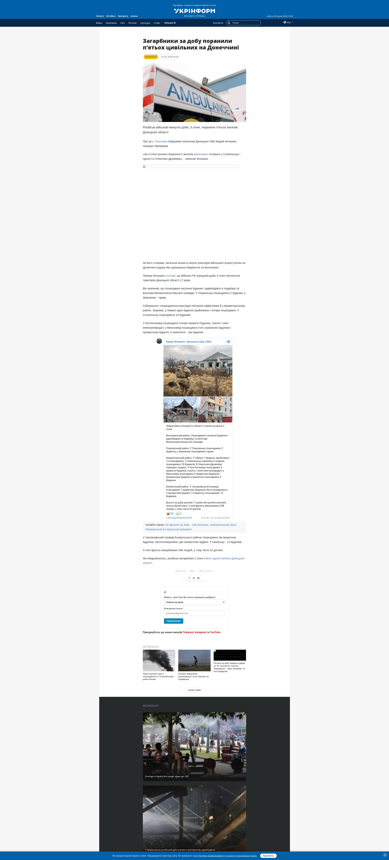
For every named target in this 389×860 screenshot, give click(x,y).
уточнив (170, 275)
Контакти (218, 22)
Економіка (111, 22)
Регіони (132, 22)
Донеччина (180, 571)
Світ (122, 22)
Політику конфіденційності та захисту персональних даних (228, 856)
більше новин (194, 690)
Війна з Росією (206, 571)
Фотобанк (110, 16)
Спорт (157, 22)
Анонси (134, 16)
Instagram (200, 632)
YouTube (215, 632)
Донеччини (200, 154)
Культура (145, 22)
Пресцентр (123, 16)
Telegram (188, 632)
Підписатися (174, 621)
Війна (99, 22)
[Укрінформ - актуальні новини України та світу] (194, 10)
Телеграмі (161, 141)
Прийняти (268, 856)
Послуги (100, 16)
